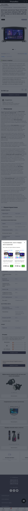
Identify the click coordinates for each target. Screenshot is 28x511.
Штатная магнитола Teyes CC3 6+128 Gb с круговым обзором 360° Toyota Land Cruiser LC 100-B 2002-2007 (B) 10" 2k (8, 261)
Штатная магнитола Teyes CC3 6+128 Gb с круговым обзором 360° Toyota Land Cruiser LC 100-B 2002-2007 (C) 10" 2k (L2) (20, 261)
